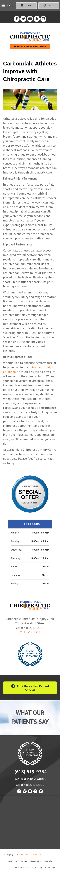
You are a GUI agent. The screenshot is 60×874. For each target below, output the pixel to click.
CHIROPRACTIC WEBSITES (30, 854)
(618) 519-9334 (30, 632)
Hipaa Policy (35, 861)
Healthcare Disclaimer (17, 861)
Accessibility (37, 867)
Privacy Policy (49, 861)
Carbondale (50, 867)
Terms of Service (21, 867)
